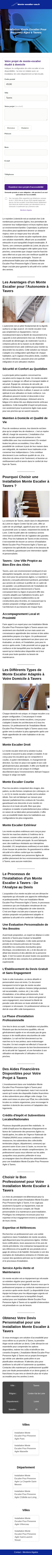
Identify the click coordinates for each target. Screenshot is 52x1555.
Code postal (10, 79)
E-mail (7, 161)
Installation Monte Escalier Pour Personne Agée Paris (25, 1436)
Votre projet (14, 106)
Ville (6, 93)
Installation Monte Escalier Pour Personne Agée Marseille (25, 1448)
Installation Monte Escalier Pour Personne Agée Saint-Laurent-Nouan (25, 1535)
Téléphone (9, 174)
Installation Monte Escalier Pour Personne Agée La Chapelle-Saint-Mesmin (26, 1480)
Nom (6, 147)
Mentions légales (26, 210)
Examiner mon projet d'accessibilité (26, 187)
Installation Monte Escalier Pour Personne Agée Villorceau (25, 1521)
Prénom (8, 134)
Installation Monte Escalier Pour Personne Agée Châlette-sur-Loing (25, 1494)
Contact (17, 1552)
